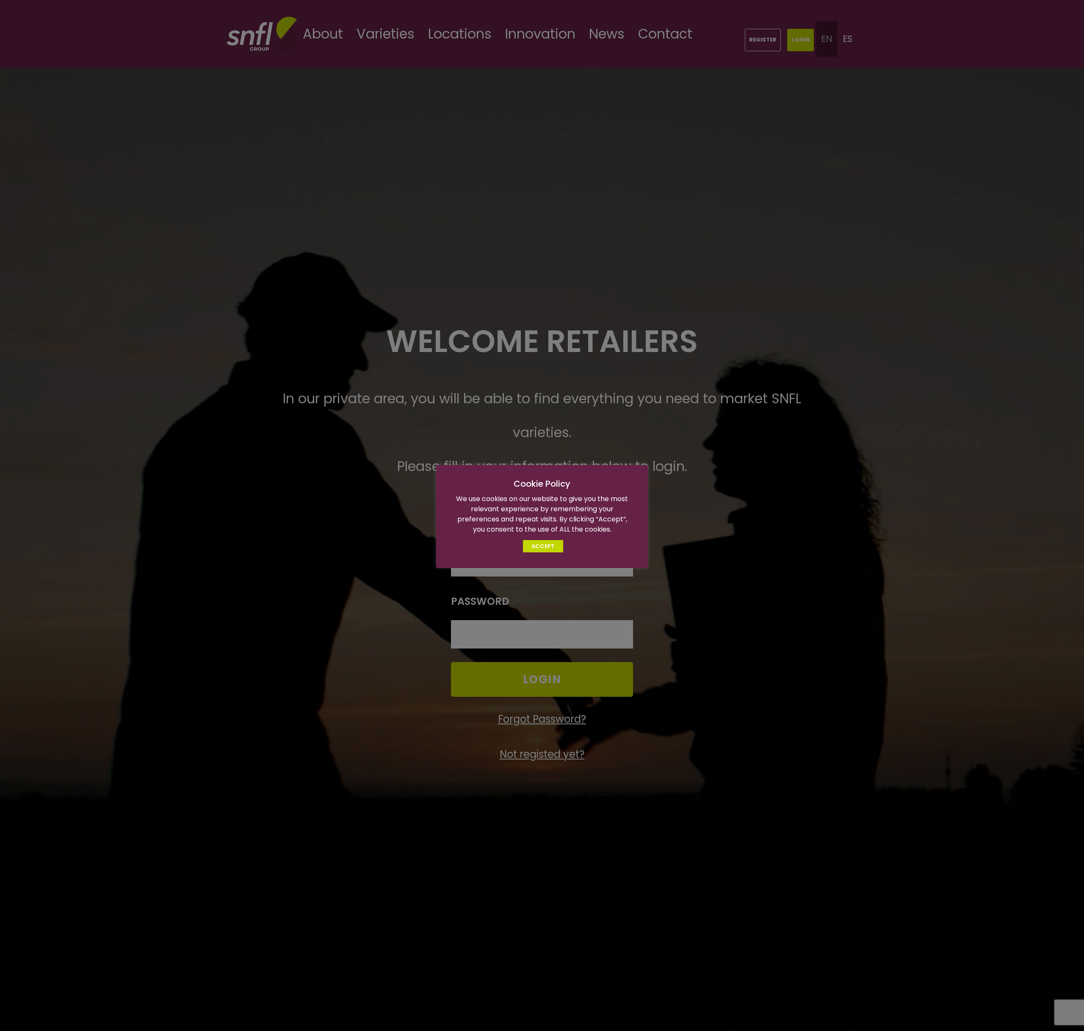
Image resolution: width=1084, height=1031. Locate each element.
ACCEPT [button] (543, 546)
